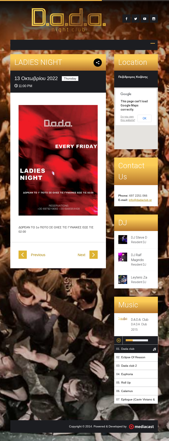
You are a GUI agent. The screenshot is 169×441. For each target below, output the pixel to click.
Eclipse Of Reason (133, 357)
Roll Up (126, 382)
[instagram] (154, 18)
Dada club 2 (129, 365)
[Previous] (23, 257)
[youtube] (145, 18)
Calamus (127, 391)
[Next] (93, 257)
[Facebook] (126, 18)
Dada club (127, 348)
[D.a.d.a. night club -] (69, 30)
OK (144, 118)
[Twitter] (135, 18)
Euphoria (127, 374)
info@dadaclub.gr (140, 200)
